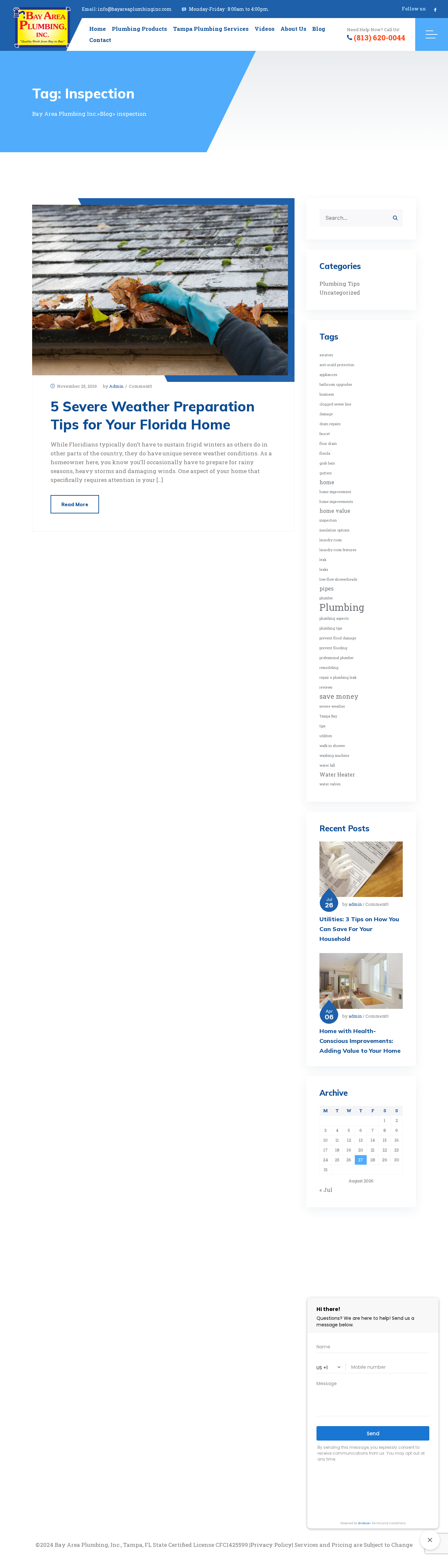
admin (116, 386)
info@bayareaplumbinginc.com (135, 9)
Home (97, 28)
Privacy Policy (271, 1544)
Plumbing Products (139, 28)
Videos (265, 28)
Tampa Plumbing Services (211, 28)
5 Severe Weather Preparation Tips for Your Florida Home (153, 415)
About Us (293, 28)
